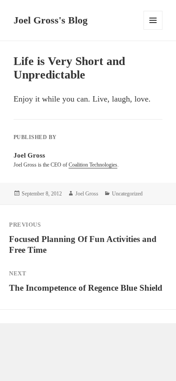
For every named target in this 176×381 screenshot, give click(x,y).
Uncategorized (127, 193)
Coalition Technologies (93, 165)
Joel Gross (86, 193)
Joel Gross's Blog (51, 20)
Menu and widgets (153, 29)
